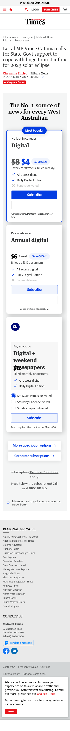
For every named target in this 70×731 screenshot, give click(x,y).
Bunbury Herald (11, 548)
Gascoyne (27, 37)
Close (11, 711)
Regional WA (22, 40)
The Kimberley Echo (13, 577)
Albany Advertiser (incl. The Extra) (20, 536)
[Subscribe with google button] (34, 205)
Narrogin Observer (12, 589)
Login (35, 9)
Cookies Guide (46, 693)
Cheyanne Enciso (15, 82)
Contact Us (9, 666)
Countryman (9, 557)
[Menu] (4, 9)
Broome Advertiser (12, 544)
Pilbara (7, 40)
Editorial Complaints (34, 673)
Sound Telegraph (11, 606)
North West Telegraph (14, 593)
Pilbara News (10, 37)
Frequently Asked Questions (34, 666)
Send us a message (21, 642)
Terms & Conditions (44, 472)
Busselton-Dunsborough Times (19, 553)
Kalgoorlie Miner (11, 573)
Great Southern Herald (14, 565)
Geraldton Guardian (13, 561)
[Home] (11, 9)
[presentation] (13, 395)
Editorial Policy (11, 673)
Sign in (23, 504)
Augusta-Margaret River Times (18, 540)
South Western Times (14, 602)
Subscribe (51, 9)
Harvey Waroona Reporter (16, 569)
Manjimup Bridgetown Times (18, 581)
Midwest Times (44, 37)
